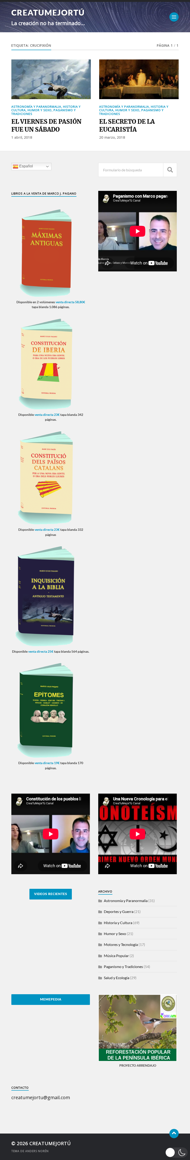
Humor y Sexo (40, 110)
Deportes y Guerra (118, 911)
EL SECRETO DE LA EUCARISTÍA (127, 125)
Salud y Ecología (116, 977)
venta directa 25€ (40, 651)
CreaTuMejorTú (48, 12)
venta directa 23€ (47, 415)
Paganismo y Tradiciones (123, 966)
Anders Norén (37, 1151)
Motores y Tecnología (121, 944)
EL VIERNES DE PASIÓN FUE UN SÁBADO (46, 125)
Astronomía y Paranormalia (36, 106)
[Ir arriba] (174, 1133)
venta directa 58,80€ (70, 302)
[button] (176, 1152)
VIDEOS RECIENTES (50, 894)
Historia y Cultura (118, 922)
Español (25, 166)
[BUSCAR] (170, 170)
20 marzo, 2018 (112, 137)
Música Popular (116, 955)
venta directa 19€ (47, 763)
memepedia (50, 999)
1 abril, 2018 (21, 137)
